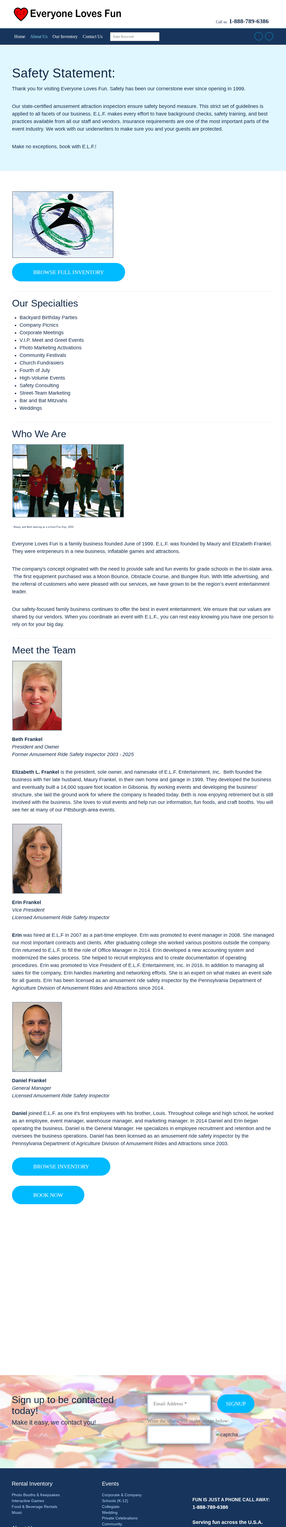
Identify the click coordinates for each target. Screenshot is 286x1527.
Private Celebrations (120, 1518)
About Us (38, 36)
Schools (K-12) (115, 1500)
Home (19, 36)
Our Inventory (65, 36)
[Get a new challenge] (240, 1434)
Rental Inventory (32, 1484)
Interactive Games (28, 1500)
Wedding (110, 1512)
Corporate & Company (122, 1495)
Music (17, 1512)
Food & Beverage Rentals (34, 1506)
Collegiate (111, 1506)
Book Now (48, 1195)
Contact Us (93, 36)
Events (110, 1484)
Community (112, 1524)
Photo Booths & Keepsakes (36, 1495)
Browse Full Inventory (68, 272)
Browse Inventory (61, 1166)
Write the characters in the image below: (188, 1421)
